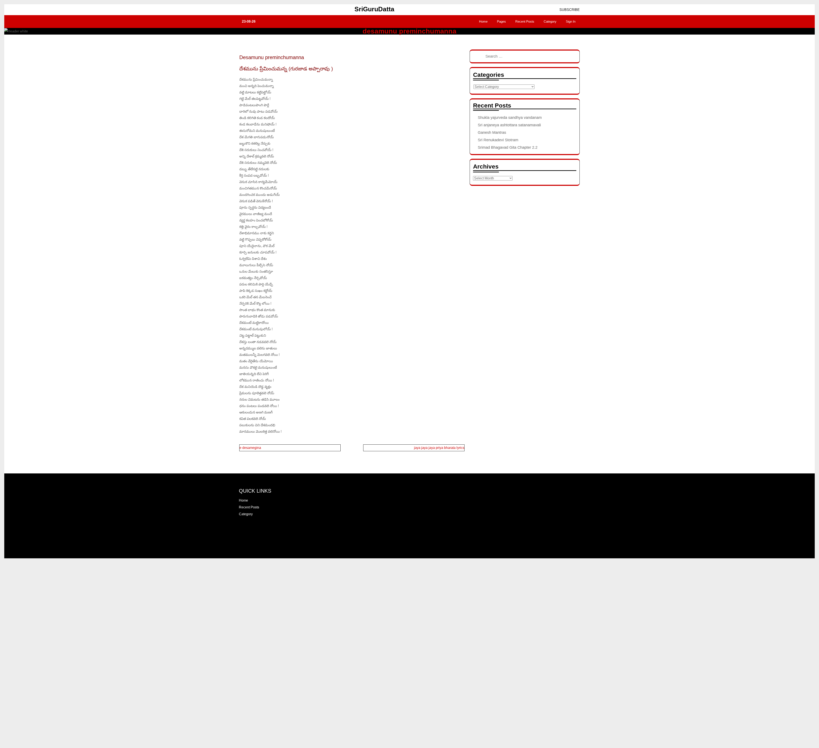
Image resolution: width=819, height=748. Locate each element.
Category (550, 21)
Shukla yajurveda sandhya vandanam (510, 117)
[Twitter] (250, 529)
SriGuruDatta (374, 9)
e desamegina (250, 448)
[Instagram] (245, 529)
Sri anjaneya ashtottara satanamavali (509, 125)
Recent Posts (524, 21)
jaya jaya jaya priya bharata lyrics (439, 448)
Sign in (570, 21)
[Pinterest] (255, 529)
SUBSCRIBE (569, 10)
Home (483, 21)
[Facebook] (240, 529)
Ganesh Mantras (492, 132)
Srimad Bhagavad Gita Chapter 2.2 (507, 147)
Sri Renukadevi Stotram (498, 140)
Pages (501, 21)
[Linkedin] (260, 529)
